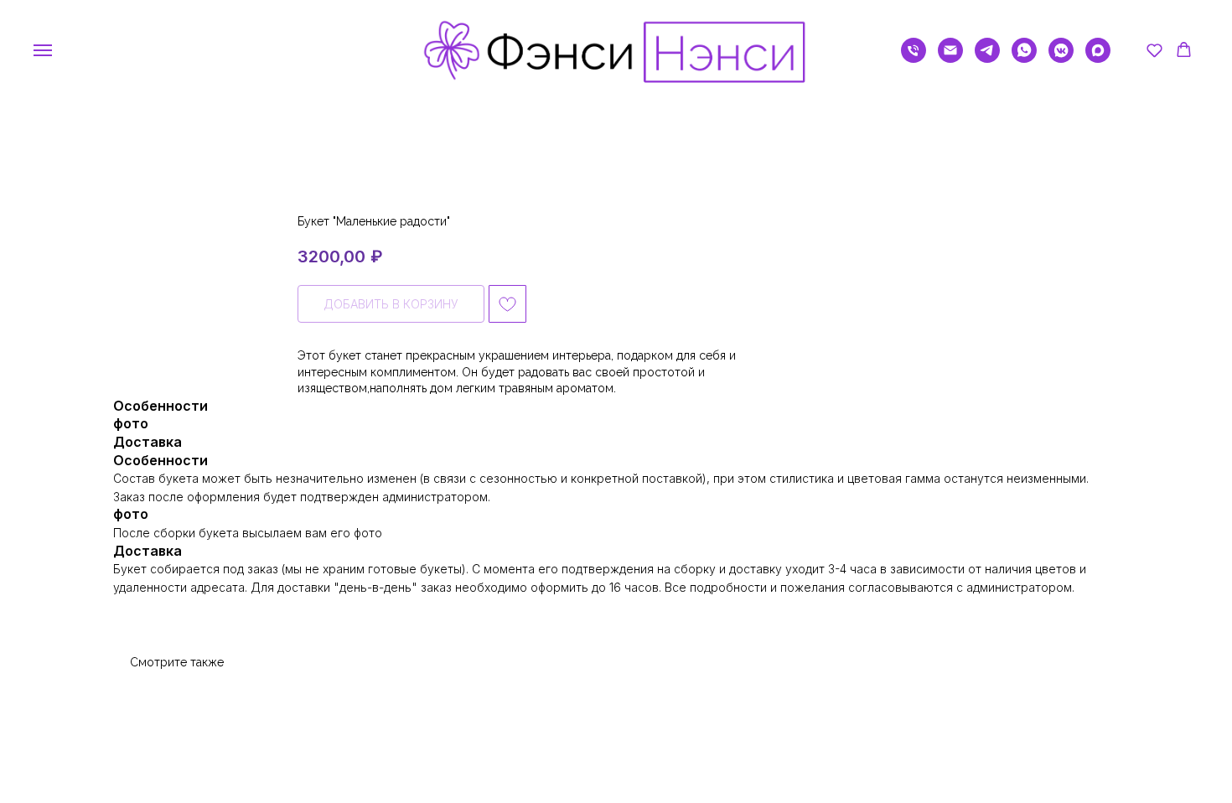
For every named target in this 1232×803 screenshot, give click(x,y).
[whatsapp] (1024, 58)
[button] (1154, 50)
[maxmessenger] (1097, 58)
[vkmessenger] (1061, 58)
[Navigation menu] (43, 50)
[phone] (913, 58)
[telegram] (987, 58)
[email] (950, 58)
